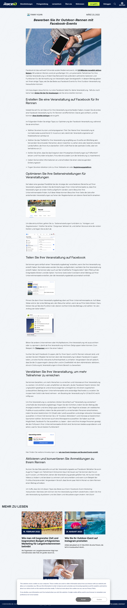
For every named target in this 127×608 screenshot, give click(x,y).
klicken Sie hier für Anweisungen (46, 93)
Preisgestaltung (42, 4)
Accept (83, 599)
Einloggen (107, 4)
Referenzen (80, 4)
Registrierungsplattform (82, 167)
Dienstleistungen (26, 4)
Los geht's (94, 4)
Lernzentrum (56, 4)
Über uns (68, 4)
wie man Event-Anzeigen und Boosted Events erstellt (78, 452)
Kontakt (122, 604)
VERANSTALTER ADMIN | (110, 604)
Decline (99, 599)
